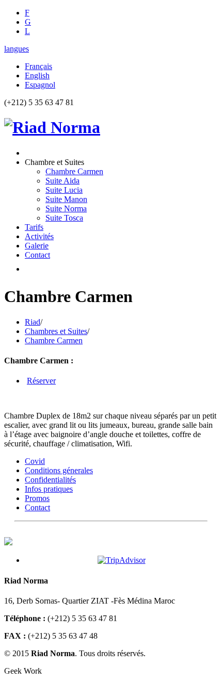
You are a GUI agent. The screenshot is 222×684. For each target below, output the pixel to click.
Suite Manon (66, 199)
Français (38, 66)
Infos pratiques (49, 489)
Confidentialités (50, 479)
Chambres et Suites (56, 331)
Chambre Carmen (74, 171)
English (37, 75)
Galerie (37, 245)
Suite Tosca (64, 217)
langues (16, 48)
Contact (37, 255)
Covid (35, 461)
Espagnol (40, 84)
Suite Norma (66, 208)
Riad (32, 322)
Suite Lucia (64, 190)
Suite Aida (62, 180)
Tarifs (34, 227)
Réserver (41, 380)
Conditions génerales (59, 470)
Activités (39, 236)
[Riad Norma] (52, 127)
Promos (37, 498)
